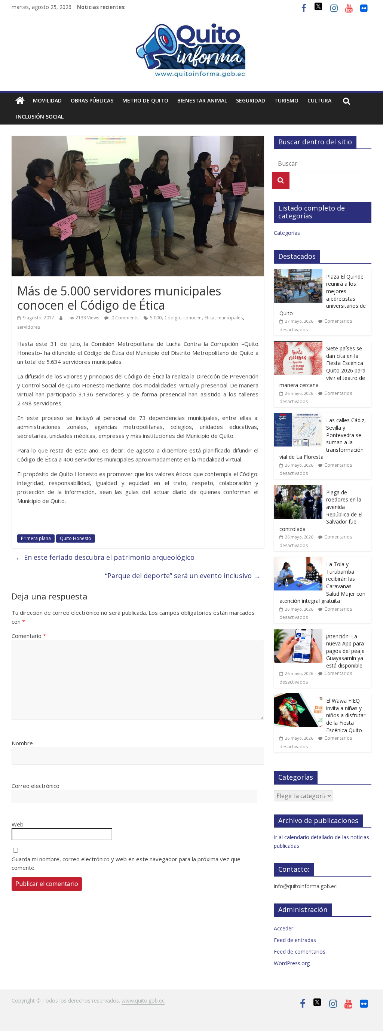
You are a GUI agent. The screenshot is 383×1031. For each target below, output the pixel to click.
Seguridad (250, 100)
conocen (192, 317)
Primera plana (36, 538)
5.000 (156, 317)
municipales (230, 317)
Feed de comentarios (299, 951)
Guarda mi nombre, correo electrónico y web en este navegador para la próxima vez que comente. (126, 863)
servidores (28, 327)
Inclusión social (40, 116)
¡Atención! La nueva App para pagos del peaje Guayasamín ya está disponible (345, 651)
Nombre (22, 743)
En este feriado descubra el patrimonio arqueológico (104, 557)
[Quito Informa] (191, 27)
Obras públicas (92, 100)
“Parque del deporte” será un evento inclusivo (182, 575)
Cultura (319, 100)
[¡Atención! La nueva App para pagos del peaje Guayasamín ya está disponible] (298, 632)
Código (172, 317)
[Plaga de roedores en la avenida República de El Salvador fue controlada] (298, 489)
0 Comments (124, 317)
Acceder (283, 928)
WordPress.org (292, 963)
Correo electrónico (35, 785)
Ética (209, 317)
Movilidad (47, 100)
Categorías (287, 232)
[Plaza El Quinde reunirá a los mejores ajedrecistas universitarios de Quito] (298, 273)
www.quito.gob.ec (143, 1000)
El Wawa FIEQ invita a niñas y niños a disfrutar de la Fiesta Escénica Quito (345, 715)
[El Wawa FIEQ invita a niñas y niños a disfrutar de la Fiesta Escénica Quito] (298, 697)
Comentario (29, 635)
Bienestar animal (202, 100)
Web (18, 824)
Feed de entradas (295, 939)
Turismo (286, 100)
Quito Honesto (75, 538)
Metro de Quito (145, 100)
